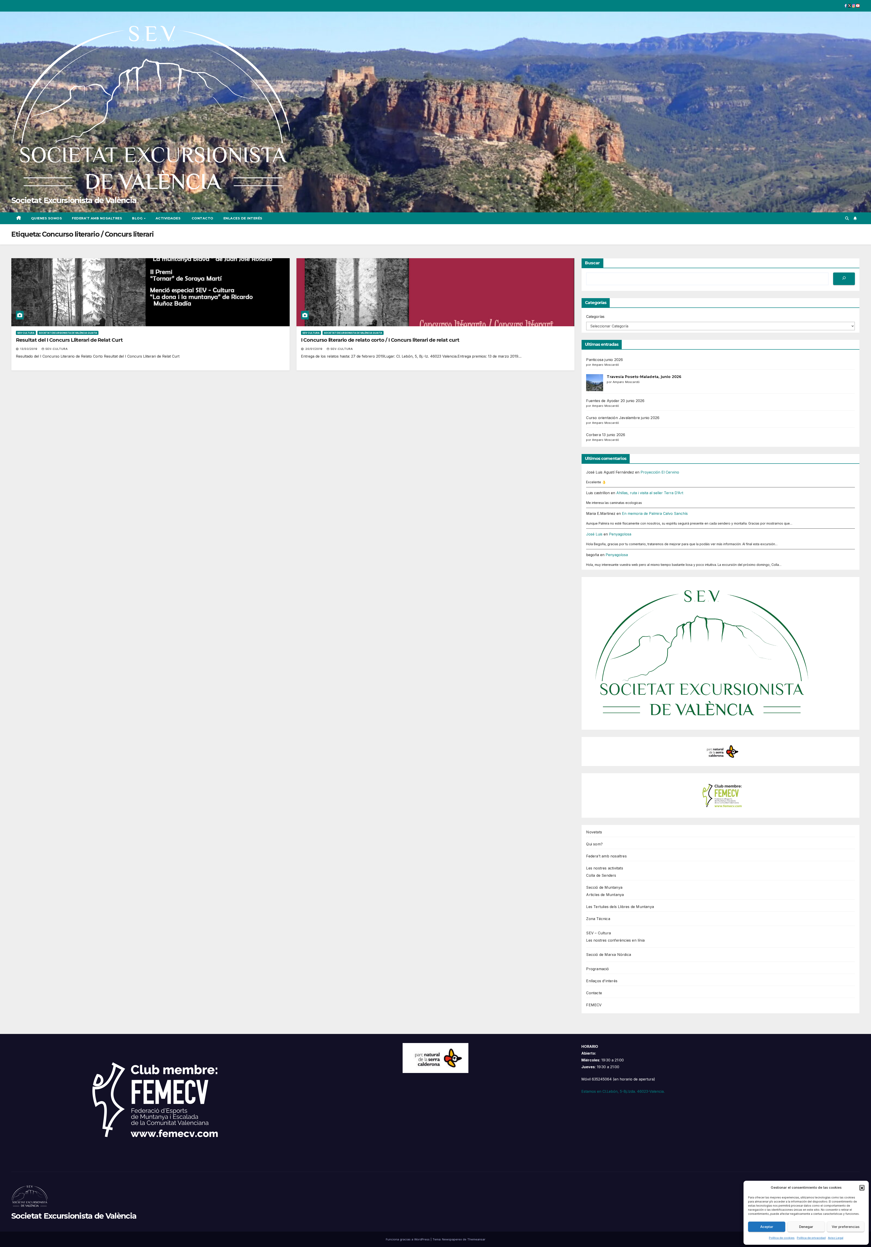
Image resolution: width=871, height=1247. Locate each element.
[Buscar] (844, 278)
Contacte (594, 993)
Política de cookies (782, 1238)
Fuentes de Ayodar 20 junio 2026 (615, 400)
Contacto (202, 218)
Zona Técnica (598, 918)
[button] (862, 1187)
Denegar (806, 1227)
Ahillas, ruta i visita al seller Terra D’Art (649, 493)
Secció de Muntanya (604, 887)
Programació (597, 969)
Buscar (592, 262)
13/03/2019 (29, 349)
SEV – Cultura (598, 933)
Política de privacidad (811, 1238)
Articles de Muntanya (605, 894)
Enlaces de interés (242, 218)
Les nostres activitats (604, 868)
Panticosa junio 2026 (604, 359)
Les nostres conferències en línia (615, 940)
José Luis (594, 534)
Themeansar (476, 1239)
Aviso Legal (835, 1238)
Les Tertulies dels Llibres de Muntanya (620, 906)
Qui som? (594, 844)
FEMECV (594, 1005)
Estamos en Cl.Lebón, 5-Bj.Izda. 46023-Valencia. (623, 1091)
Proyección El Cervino (660, 472)
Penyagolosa (620, 534)
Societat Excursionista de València (73, 200)
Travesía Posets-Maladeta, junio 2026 (644, 377)
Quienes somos (46, 218)
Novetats (594, 832)
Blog (138, 218)
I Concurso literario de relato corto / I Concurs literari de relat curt (380, 340)
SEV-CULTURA (25, 332)
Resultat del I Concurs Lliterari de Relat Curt (69, 340)
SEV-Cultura (56, 349)
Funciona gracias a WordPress (408, 1239)
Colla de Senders (601, 875)
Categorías (595, 316)
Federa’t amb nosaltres (97, 218)
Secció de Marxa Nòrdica (608, 954)
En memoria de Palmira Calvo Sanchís (655, 513)
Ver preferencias (845, 1227)
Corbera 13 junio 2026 (605, 434)
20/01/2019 (314, 349)
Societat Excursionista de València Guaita (68, 332)
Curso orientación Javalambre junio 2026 (622, 417)
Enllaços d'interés (601, 981)
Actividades (168, 218)
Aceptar (766, 1227)
